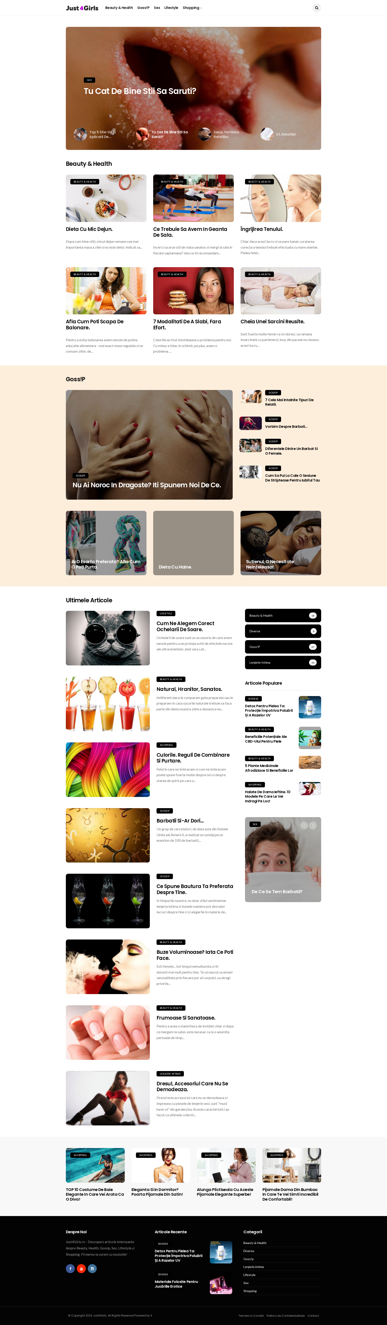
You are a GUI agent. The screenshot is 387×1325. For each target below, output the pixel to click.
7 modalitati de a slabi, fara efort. (187, 324)
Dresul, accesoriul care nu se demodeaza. (192, 1086)
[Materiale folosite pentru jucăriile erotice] (221, 1283)
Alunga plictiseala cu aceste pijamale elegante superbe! (225, 1192)
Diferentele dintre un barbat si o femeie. (291, 451)
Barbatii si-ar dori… (180, 820)
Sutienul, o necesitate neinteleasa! (270, 564)
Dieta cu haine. (175, 567)
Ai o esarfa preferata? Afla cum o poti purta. (105, 564)
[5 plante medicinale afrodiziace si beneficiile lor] (310, 762)
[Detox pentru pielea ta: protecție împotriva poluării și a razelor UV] (310, 707)
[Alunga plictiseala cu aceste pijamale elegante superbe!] (226, 1165)
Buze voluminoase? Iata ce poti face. (195, 955)
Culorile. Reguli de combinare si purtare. (193, 758)
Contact (313, 1316)
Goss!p (143, 7)
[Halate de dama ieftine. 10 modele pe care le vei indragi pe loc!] (310, 788)
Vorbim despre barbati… (286, 426)
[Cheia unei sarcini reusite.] (281, 291)
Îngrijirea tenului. (262, 229)
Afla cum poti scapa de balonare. (94, 324)
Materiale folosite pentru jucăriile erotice (176, 1284)
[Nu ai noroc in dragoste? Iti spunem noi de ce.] (149, 445)
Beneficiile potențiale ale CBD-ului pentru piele (266, 739)
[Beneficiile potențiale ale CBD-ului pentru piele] (310, 738)
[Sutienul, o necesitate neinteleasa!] (281, 543)
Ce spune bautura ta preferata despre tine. (195, 889)
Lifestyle (171, 7)
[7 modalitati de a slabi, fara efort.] (193, 291)
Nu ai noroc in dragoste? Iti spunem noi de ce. (147, 485)
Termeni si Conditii (251, 1316)
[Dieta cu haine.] (193, 543)
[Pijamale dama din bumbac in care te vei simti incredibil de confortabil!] (291, 1165)
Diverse (253, 699)
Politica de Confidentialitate (286, 1316)
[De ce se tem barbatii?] (283, 859)
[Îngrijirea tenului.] (281, 198)
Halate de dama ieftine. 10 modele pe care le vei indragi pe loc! (267, 796)
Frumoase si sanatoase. (186, 1017)
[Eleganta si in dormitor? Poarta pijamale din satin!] (160, 1165)
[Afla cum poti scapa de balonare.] (106, 291)
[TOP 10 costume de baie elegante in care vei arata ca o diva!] (95, 1165)
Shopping (191, 7)
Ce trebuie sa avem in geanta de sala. (190, 232)
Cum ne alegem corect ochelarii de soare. (185, 626)
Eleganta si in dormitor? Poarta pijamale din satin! (157, 1192)
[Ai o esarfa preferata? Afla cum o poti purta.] (106, 543)
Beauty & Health (119, 7)
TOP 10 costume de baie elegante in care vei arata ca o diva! (95, 1194)
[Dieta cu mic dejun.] (106, 198)
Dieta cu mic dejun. (89, 229)
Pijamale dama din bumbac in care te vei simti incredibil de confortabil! (290, 1194)
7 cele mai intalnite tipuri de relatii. (289, 402)
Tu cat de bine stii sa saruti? (140, 91)
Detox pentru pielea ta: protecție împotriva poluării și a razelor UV (269, 710)
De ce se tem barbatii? (277, 891)
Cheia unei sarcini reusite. (272, 321)
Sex (157, 7)
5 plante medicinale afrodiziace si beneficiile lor (269, 768)
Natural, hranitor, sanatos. (189, 689)
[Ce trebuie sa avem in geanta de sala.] (193, 198)
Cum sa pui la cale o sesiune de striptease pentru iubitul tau (292, 478)
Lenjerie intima (170, 1074)
